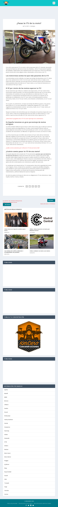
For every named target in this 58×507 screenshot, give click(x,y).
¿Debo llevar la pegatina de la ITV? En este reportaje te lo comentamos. (24, 118)
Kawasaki (6, 438)
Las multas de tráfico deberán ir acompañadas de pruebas (13, 251)
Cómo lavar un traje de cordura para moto (14, 229)
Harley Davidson (8, 419)
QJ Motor (6, 464)
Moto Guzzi (7, 453)
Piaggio (6, 460)
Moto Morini (7, 457)
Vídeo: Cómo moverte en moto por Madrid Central (40, 229)
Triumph (6, 483)
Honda (6, 423)
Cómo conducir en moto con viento (40, 251)
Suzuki (6, 475)
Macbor (6, 449)
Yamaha (6, 490)
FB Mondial (7, 416)
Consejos (32, 26)
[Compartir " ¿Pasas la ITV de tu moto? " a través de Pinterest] (35, 186)
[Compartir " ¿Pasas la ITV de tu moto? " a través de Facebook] (26, 186)
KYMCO (6, 445)
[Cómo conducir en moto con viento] (42, 241)
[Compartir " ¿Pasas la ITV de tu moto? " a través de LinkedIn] (38, 186)
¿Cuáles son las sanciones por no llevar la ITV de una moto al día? (23, 148)
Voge (5, 486)
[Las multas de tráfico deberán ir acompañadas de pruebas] (16, 241)
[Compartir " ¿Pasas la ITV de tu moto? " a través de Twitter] (29, 186)
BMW (5, 397)
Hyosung (6, 430)
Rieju (5, 468)
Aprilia (6, 389)
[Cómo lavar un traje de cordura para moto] (16, 220)
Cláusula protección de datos (25, 503)
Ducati (6, 412)
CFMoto (6, 404)
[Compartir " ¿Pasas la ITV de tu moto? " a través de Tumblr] (32, 186)
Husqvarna (7, 427)
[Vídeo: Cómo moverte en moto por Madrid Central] (42, 220)
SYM (5, 479)
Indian (6, 434)
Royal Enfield (7, 472)
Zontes (6, 494)
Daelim (6, 408)
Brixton (6, 401)
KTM (5, 442)
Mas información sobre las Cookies (42, 503)
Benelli (6, 393)
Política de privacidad (12, 503)
